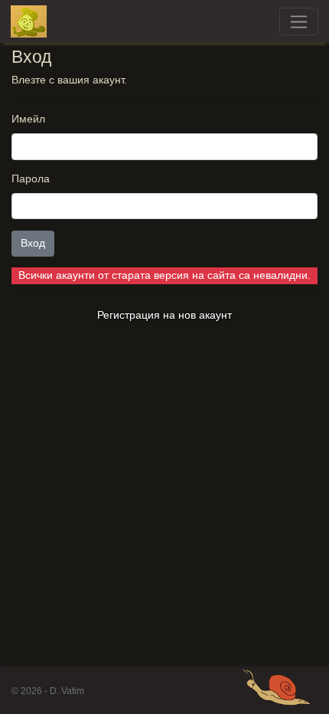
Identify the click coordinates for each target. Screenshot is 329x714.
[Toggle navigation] (298, 21)
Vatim (29, 21)
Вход (33, 243)
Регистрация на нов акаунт (164, 315)
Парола (30, 178)
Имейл (28, 119)
